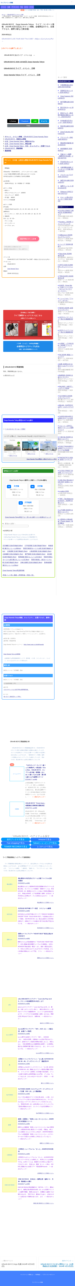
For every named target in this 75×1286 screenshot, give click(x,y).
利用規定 (38, 1274)
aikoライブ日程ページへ (47, 1023)
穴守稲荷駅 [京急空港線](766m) (35, 545)
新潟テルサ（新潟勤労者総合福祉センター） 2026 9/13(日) (65, 115)
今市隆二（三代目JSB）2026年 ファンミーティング (66, 345)
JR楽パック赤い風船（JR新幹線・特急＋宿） (19, 575)
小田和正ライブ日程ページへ (45, 1173)
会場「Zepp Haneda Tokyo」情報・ (27, 146)
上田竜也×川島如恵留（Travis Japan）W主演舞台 (65, 521)
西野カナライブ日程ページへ (45, 958)
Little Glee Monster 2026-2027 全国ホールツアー (65, 482)
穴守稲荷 (28, 502)
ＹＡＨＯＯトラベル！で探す (15, 429)
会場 (9, 7)
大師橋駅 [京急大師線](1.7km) (13, 554)
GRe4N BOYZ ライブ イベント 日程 (19, 68)
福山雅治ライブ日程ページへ (45, 902)
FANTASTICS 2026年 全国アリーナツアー (65, 459)
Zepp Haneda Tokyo (13, 268)
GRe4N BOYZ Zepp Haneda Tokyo (26, 137)
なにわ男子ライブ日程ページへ (45, 1053)
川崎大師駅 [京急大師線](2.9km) (31, 562)
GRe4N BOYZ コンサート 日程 (15, 14)
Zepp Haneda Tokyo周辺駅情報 (13, 570)
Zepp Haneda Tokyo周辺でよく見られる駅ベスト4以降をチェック (28, 517)
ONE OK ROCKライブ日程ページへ (43, 1203)
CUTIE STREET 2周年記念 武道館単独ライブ (66, 212)
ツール (31, 7)
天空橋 (16, 486)
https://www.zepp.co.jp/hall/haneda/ (34, 644)
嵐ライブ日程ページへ (47, 1083)
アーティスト (15, 7)
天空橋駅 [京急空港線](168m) (13, 545)
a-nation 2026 (64, 491)
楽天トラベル (13, 455)
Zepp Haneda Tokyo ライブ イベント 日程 (22, 75)
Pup (22, 7)
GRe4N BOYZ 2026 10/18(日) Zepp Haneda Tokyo (24, 62)
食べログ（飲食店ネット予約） (12, 696)
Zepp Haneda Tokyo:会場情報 (12, 654)
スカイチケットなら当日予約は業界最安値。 (16, 689)
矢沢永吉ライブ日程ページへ (45, 928)
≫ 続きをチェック (9, 375)
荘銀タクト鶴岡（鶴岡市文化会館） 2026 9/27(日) (65, 156)
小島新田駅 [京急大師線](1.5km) (40, 551)
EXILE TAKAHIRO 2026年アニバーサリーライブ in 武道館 (65, 448)
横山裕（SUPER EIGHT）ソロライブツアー (66, 407)
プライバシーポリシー (49, 1274)
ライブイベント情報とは (26, 1274)
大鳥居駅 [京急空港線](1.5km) (17, 551)
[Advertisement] (28, 93)
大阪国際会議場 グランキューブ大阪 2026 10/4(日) (65, 169)
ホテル (26, 7)
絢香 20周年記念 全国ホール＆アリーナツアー (65, 366)
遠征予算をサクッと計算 (28, 239)
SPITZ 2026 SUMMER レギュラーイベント (65, 266)
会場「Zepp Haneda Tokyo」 (20, 141)
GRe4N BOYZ (15, 139)
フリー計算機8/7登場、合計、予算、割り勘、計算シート (39, 10)
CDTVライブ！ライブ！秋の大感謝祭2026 (65, 319)
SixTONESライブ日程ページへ (45, 1113)
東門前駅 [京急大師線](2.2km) (35, 554)
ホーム (3, 14)
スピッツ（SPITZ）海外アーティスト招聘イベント (65, 427)
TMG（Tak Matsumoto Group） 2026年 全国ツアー (65, 500)
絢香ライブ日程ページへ (47, 1143)
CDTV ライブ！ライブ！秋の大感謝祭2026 (65, 332)
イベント (3, 7)
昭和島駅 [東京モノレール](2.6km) (30, 557)
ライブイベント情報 (7, 2)
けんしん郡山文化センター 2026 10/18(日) (65, 199)
